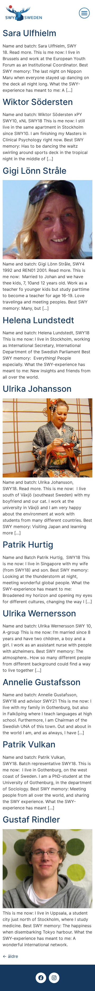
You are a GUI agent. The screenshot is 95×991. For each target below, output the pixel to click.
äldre (10, 956)
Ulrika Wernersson (39, 613)
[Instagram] (54, 978)
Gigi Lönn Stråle (34, 171)
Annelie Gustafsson (41, 682)
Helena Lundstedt (38, 320)
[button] (84, 13)
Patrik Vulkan (29, 744)
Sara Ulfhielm (29, 33)
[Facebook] (41, 978)
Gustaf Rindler (31, 819)
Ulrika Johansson (37, 389)
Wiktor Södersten (38, 102)
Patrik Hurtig (28, 544)
